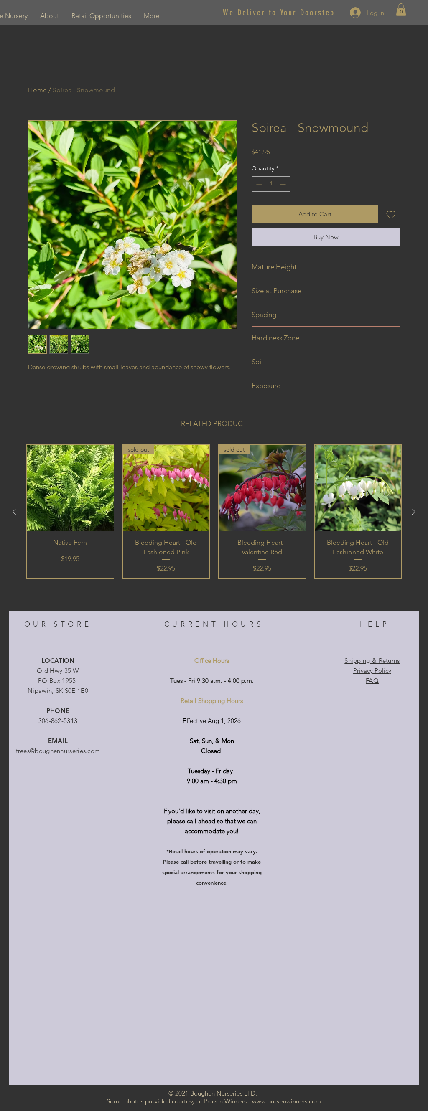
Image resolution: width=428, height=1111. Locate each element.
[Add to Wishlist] (391, 214)
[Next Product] (414, 512)
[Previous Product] (14, 512)
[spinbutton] (270, 184)
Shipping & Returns (372, 661)
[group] (214, 511)
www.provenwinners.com (286, 1101)
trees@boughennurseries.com (58, 751)
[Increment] (283, 184)
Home (37, 90)
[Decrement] (258, 184)
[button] (401, 9)
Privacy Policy (372, 671)
